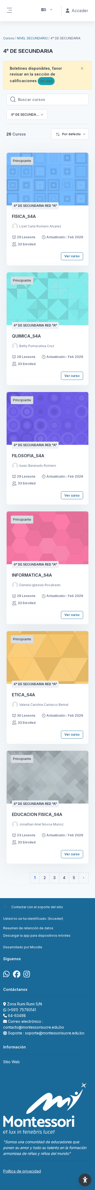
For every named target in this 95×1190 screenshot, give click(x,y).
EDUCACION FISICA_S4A (37, 814)
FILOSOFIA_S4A (28, 455)
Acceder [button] (80, 10)
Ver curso (72, 256)
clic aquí (46, 81)
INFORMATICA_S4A (32, 575)
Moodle (36, 947)
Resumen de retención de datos (28, 928)
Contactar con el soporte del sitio (37, 907)
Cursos (8, 38)
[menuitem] (70, 134)
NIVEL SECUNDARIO (32, 38)
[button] (47, 10)
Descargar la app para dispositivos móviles (36, 935)
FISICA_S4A (24, 216)
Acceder (55, 919)
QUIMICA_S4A (26, 336)
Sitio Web (11, 1062)
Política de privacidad (22, 1171)
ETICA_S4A (23, 694)
